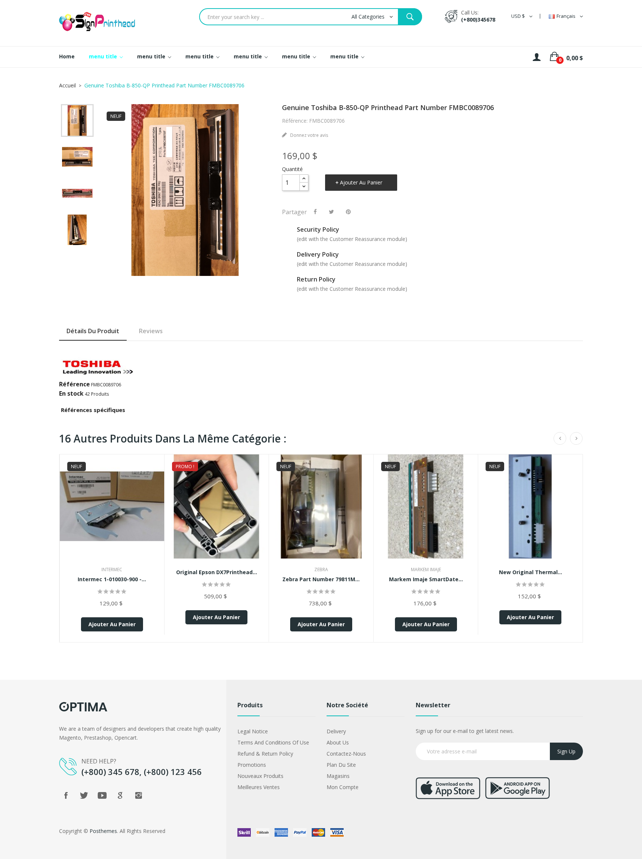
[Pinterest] (348, 212)
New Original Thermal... (530, 572)
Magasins (338, 775)
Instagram (138, 795)
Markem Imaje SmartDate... (426, 579)
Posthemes (103, 830)
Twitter (84, 795)
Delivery (336, 731)
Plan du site (341, 764)
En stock (71, 393)
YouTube (102, 795)
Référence (74, 384)
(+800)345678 (478, 19)
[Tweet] (331, 212)
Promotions (251, 764)
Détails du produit (93, 331)
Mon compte (343, 787)
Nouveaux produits (260, 775)
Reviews (151, 331)
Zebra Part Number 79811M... (321, 579)
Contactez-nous (346, 753)
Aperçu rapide (112, 513)
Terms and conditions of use (273, 742)
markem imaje (426, 569)
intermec (111, 569)
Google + (120, 795)
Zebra (321, 569)
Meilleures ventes (258, 787)
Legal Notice (252, 731)
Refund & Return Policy (265, 753)
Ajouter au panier (361, 182)
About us (338, 742)
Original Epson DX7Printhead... (216, 572)
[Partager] (315, 212)
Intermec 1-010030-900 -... (112, 579)
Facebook (65, 795)
